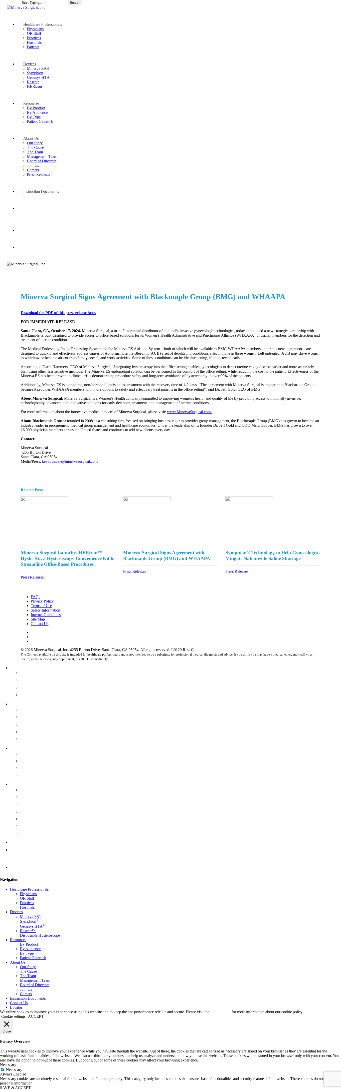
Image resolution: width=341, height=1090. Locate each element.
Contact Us (39, 624)
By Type (27, 767)
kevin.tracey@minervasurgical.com (70, 461)
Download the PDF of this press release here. (58, 313)
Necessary (14, 1069)
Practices (28, 687)
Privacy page (220, 1012)
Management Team (37, 811)
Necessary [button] (8, 1064)
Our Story (29, 789)
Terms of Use (41, 606)
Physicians (29, 672)
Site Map (38, 619)
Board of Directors (37, 818)
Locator (17, 867)
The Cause (29, 796)
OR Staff (28, 680)
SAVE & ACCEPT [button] (15, 1087)
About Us (18, 784)
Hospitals (28, 694)
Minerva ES (32, 709)
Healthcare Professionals (32, 667)
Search (75, 3)
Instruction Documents (30, 842)
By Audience (31, 760)
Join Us (27, 825)
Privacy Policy (42, 601)
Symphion (30, 716)
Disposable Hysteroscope (43, 738)
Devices (17, 703)
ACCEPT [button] (36, 1016)
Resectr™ (29, 731)
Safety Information (45, 610)
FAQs (35, 597)
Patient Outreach (35, 775)
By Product (30, 753)
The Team (29, 804)
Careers (27, 833)
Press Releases (32, 577)
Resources (19, 748)
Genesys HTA (33, 724)
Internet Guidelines (46, 615)
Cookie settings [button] (13, 1016)
